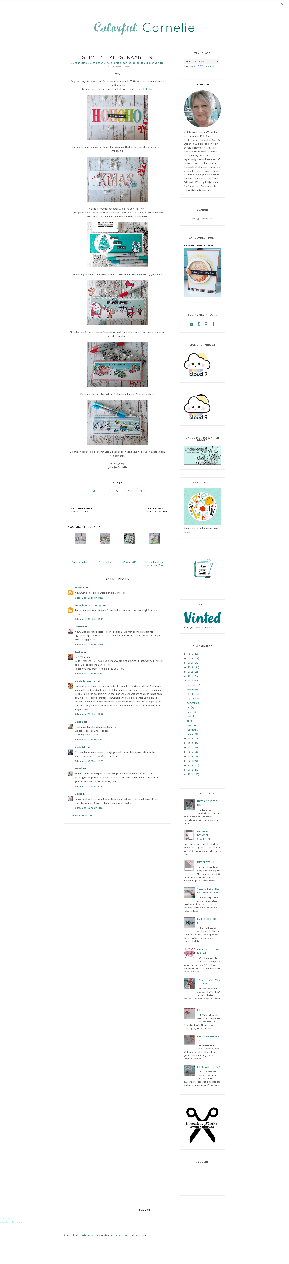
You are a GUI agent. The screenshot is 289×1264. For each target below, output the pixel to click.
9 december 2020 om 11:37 (89, 807)
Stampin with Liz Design (88, 605)
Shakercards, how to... (200, 245)
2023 (191, 667)
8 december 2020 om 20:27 (89, 786)
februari (191, 729)
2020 (191, 680)
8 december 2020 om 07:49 (89, 619)
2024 (191, 662)
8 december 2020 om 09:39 (89, 714)
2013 (191, 765)
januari (191, 734)
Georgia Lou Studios (122, 1235)
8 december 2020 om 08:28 (89, 644)
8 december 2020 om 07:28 (89, 597)
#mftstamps (79, 63)
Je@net (79, 587)
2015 (191, 756)
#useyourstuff (98, 63)
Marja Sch (80, 747)
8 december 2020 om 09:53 (89, 739)
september (193, 698)
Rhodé (78, 768)
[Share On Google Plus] (117, 491)
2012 (191, 769)
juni (189, 711)
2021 (191, 676)
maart (190, 725)
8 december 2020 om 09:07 (89, 673)
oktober (191, 693)
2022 (191, 671)
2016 (191, 751)
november (193, 689)
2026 (191, 653)
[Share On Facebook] (106, 491)
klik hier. (148, 89)
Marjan (79, 793)
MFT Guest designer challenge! (204, 835)
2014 (191, 760)
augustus (192, 702)
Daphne (79, 651)
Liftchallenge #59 (208, 1066)
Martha (79, 721)
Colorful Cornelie (78, 1235)
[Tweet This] (94, 491)
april (190, 720)
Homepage (6, 1218)
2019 (191, 738)
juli (189, 707)
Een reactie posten (82, 815)
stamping (158, 63)
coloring (115, 63)
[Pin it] (129, 491)
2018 (191, 743)
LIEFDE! (201, 1009)
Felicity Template (94, 1235)
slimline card (141, 63)
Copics (127, 63)
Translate (208, 65)
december (192, 685)
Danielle (79, 626)
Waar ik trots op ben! (11, 1221)
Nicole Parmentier (85, 681)
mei (189, 716)
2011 (191, 774)
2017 (191, 747)
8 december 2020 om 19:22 (89, 761)
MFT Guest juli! (206, 862)
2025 (191, 658)
